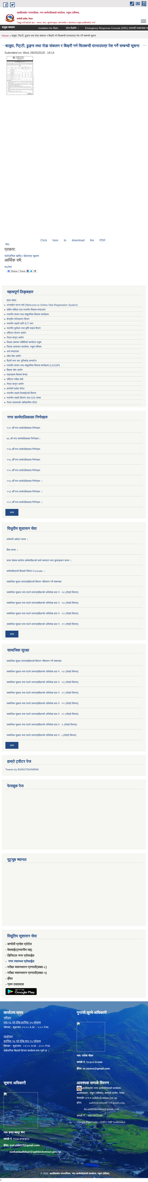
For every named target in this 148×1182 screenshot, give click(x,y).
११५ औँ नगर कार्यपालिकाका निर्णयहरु (23, 470)
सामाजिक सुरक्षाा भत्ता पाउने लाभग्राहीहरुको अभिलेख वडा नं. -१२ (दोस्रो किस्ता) (43, 613)
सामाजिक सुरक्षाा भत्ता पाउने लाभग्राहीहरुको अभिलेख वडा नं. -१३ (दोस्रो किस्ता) (43, 602)
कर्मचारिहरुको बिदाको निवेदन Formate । (26, 571)
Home (5, 35)
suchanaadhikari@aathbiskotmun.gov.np (35, 1151)
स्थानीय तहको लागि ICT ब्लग (20, 323)
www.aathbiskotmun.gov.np (101, 1097)
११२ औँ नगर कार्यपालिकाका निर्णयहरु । (25, 502)
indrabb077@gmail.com (25, 1145)
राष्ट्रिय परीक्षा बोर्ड (15, 379)
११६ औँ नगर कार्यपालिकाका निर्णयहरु (23, 459)
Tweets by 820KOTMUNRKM (22, 769)
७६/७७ (8, 266)
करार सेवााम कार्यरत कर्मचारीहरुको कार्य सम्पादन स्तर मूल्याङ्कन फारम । (39, 560)
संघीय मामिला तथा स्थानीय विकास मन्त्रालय (26, 309)
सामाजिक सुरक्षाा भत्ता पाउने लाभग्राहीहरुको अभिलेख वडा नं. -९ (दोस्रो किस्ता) (42, 724)
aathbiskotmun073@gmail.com (107, 1102)
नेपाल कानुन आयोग (15, 337)
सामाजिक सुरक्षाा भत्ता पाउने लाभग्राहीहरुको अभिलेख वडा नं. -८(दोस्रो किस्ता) (41, 735)
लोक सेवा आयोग (14, 356)
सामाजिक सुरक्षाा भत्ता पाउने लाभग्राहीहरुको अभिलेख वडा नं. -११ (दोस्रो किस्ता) (43, 624)
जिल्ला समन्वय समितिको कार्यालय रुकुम (24, 342)
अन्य (12, 512)
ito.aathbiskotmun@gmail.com (101, 1109)
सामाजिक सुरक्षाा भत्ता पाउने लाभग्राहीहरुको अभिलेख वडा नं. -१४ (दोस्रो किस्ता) (43, 592)
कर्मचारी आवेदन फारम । (17, 539)
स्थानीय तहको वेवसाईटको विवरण (21, 393)
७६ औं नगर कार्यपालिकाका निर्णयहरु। (23, 438)
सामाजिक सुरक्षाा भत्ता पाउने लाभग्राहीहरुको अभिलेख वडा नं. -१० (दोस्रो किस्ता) (43, 713)
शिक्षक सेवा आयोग (15, 369)
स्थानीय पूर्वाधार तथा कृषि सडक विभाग (24, 328)
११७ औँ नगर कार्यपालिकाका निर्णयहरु (23, 449)
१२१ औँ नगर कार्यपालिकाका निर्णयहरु (23, 427)
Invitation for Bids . (37, 28)
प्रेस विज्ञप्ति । (60, 28)
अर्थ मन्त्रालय (13, 351)
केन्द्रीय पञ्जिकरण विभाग (18, 318)
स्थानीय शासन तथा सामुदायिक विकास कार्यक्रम (28, 314)
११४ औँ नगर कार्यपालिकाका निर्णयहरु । (25, 480)
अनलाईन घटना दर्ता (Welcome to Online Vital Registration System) (42, 304)
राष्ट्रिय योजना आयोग (16, 332)
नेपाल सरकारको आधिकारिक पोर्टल (22, 402)
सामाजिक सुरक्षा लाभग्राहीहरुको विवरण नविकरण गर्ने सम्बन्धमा (34, 581)
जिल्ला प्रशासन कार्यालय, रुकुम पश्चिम (24, 346)
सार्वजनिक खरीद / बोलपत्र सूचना (22, 255)
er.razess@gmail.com (96, 1068)
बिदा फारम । (12, 549)
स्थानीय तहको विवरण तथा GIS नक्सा (24, 397)
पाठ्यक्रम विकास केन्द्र (17, 374)
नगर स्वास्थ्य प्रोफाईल (21, 961)
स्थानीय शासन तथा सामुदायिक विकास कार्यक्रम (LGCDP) (33, 365)
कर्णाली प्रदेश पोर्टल (15, 388)
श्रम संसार (11, 300)
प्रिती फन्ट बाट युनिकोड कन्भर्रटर (22, 360)
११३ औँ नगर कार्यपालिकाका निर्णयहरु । (25, 491)
